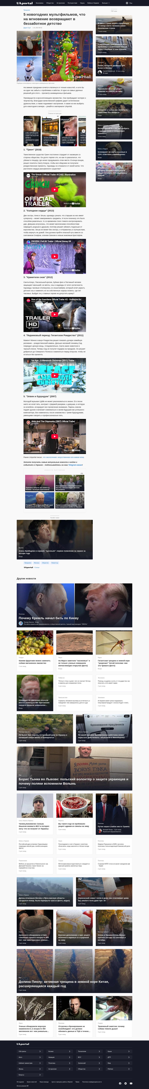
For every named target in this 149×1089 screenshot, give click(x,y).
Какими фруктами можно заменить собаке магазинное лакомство (34, 662)
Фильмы (36, 563)
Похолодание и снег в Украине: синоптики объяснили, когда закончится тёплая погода (73, 845)
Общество (50, 3)
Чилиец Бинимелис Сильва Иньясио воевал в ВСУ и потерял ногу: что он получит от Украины (34, 826)
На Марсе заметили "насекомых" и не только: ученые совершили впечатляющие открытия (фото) (74, 663)
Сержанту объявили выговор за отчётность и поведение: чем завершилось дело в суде (74, 702)
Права (77, 1082)
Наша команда (44, 1082)
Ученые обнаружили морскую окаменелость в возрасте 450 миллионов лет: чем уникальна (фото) (33, 1029)
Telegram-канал (75, 465)
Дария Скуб (27, 27)
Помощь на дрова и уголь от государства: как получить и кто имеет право (114, 682)
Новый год (54, 563)
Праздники (27, 10)
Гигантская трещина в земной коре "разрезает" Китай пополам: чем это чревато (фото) (114, 663)
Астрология (61, 3)
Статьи (37, 567)
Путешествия (72, 3)
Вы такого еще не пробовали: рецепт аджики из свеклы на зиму (73, 825)
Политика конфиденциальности (92, 1082)
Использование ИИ (22, 1086)
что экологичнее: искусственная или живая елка (63, 457)
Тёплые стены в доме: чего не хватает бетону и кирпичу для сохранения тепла (74, 682)
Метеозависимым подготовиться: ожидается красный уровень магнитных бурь (74, 865)
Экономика (39, 3)
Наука (82, 3)
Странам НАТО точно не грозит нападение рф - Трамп (114, 865)
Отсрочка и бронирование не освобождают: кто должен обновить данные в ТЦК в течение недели (74, 1029)
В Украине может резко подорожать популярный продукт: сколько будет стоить (113, 702)
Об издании (20, 1082)
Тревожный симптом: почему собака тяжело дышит (111, 1027)
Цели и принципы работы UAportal (62, 1082)
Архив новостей (32, 1082)
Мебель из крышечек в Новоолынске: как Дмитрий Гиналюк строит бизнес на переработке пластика (33, 866)
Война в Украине (93, 3)
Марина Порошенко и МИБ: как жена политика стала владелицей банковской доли (114, 845)
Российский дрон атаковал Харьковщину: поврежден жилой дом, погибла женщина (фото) (33, 846)
